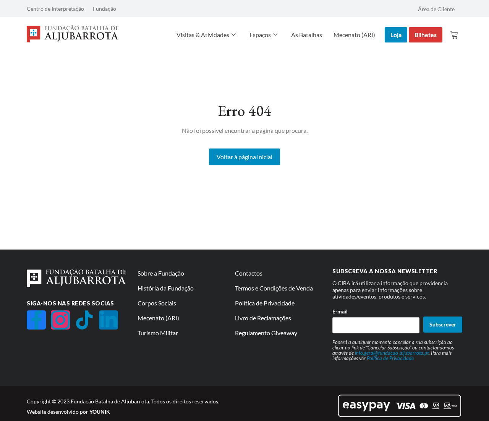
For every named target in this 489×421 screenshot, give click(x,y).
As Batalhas (306, 34)
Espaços (260, 34)
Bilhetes (426, 34)
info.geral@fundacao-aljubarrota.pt (392, 353)
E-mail (340, 311)
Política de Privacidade (390, 358)
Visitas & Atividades (202, 34)
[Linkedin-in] (108, 320)
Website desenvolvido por (68, 411)
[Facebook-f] (36, 320)
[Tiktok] (84, 320)
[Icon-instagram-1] (60, 320)
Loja (396, 34)
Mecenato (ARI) (354, 34)
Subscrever (442, 324)
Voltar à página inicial (244, 156)
